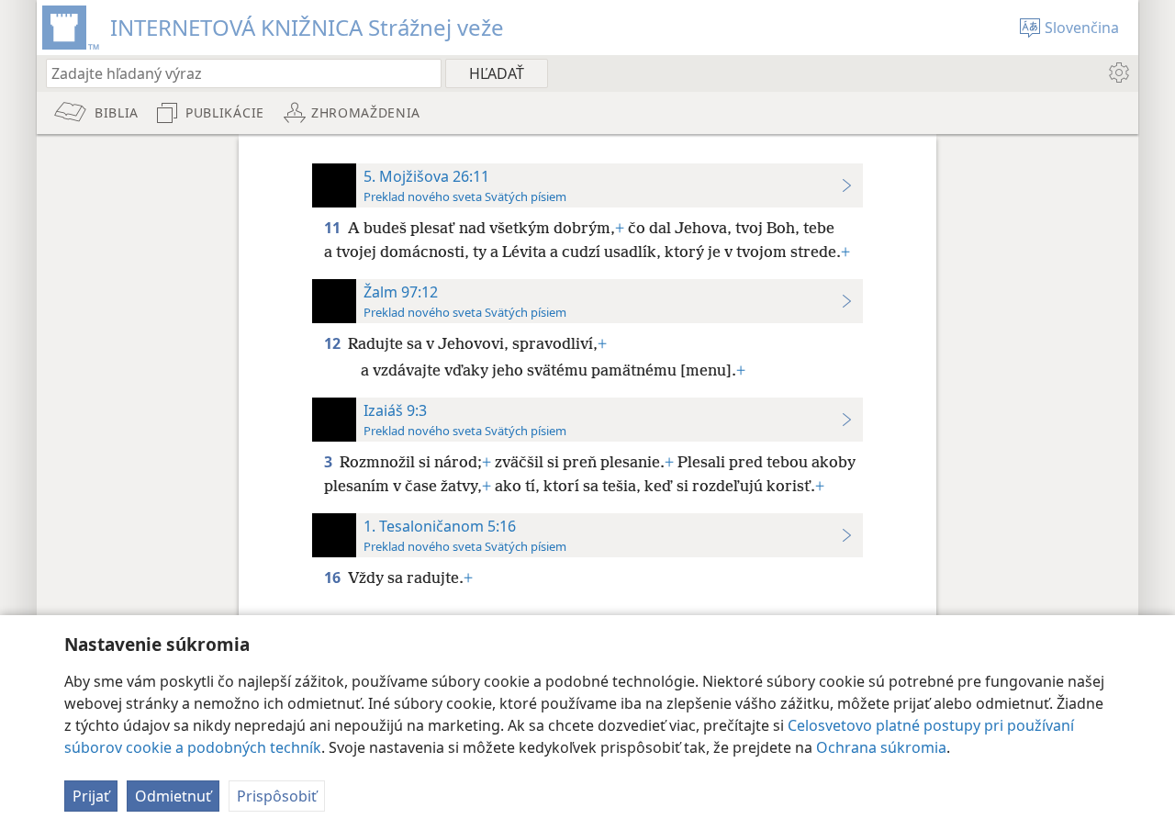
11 (334, 228)
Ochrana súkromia (881, 747)
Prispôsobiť (277, 796)
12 (334, 343)
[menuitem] (1118, 72)
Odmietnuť (173, 796)
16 (334, 577)
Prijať (91, 796)
